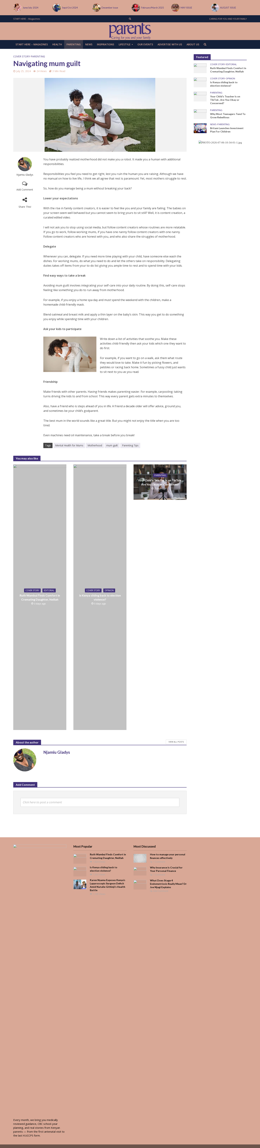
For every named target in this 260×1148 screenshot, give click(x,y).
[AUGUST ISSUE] (175, 8)
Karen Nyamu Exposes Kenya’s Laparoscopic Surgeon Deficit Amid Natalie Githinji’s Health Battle (107, 885)
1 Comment (159, 861)
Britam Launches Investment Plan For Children (227, 130)
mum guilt (112, 445)
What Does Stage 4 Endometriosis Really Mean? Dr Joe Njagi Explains (168, 884)
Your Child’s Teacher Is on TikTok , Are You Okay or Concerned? (160, 482)
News (88, 44)
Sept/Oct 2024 (30, 7)
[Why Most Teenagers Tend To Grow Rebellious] (200, 114)
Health (57, 44)
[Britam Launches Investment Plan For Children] (200, 128)
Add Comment (24, 189)
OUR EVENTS (145, 44)
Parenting (74, 44)
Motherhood (95, 445)
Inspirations (105, 44)
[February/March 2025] (96, 8)
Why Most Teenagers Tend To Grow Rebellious (227, 115)
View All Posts (176, 741)
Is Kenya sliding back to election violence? (100, 597)
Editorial (49, 590)
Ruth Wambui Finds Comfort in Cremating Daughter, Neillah (40, 597)
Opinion (109, 590)
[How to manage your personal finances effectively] (140, 858)
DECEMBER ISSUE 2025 (232, 7)
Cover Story (21, 56)
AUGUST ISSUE (189, 7)
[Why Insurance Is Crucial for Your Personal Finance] (140, 871)
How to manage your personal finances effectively (167, 856)
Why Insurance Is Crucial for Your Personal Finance (166, 869)
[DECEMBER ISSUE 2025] (214, 8)
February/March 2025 (113, 7)
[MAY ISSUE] (135, 8)
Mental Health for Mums (69, 445)
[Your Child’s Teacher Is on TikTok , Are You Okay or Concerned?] (200, 96)
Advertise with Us (170, 44)
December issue (70, 7)
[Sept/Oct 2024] (17, 8)
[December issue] (56, 8)
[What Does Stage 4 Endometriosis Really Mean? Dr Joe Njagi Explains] (140, 884)
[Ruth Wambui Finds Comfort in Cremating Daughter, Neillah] (200, 68)
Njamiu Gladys (24, 174)
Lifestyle (125, 44)
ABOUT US (193, 44)
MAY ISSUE (147, 7)
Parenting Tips (130, 445)
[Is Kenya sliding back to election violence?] (200, 82)
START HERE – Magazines (26, 18)
